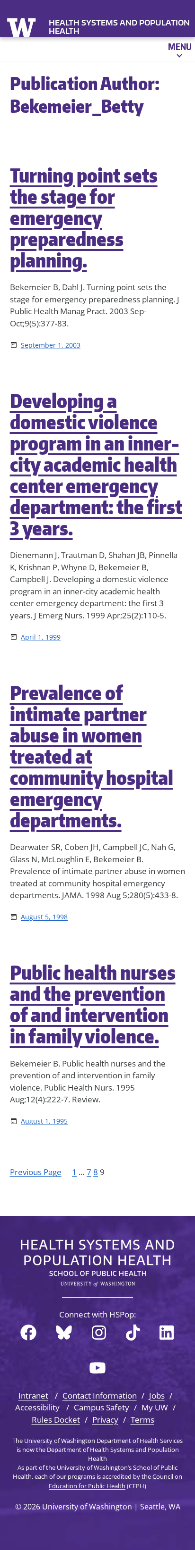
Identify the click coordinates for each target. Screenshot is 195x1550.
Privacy (105, 1419)
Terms (142, 1419)
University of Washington (22, 26)
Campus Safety (101, 1407)
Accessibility (37, 1407)
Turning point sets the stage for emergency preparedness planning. (84, 218)
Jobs (157, 1395)
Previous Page (36, 1172)
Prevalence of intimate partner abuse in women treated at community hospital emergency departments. (91, 756)
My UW (155, 1407)
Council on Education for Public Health (115, 1481)
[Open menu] (179, 49)
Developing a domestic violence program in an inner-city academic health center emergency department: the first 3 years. (96, 464)
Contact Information (99, 1395)
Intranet (33, 1395)
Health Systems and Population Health (119, 27)
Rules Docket (56, 1419)
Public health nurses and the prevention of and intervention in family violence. (93, 1004)
